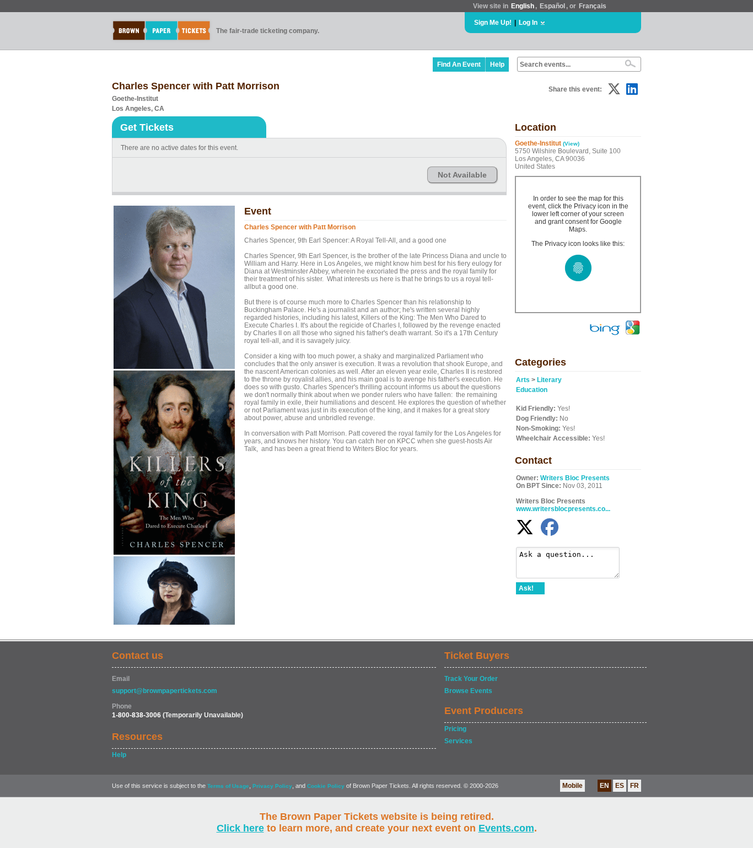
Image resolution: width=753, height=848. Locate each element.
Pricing (455, 729)
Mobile (572, 786)
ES (619, 786)
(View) (571, 144)
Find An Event (459, 64)
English (522, 6)
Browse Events (468, 691)
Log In (528, 22)
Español (552, 6)
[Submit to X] (614, 89)
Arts (523, 380)
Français (592, 6)
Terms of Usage (228, 786)
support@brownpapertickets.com (164, 691)
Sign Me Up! (493, 22)
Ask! (526, 588)
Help (497, 64)
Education (531, 390)
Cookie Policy (326, 786)
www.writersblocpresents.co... (563, 509)
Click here (240, 828)
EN (604, 786)
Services (458, 741)
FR (634, 786)
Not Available (462, 174)
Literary (549, 380)
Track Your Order (471, 679)
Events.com (506, 828)
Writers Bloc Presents (575, 478)
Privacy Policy (272, 786)
